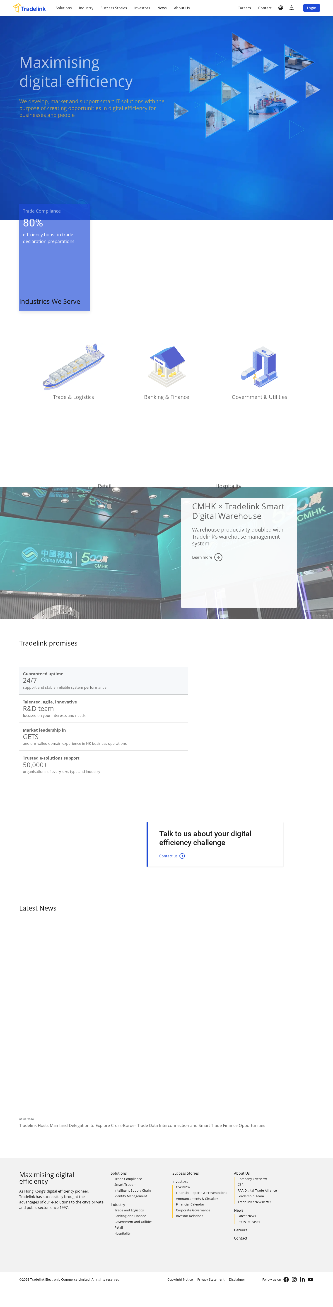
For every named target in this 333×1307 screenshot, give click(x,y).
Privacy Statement (210, 1161)
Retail (118, 1109)
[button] (280, 8)
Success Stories (114, 7)
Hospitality (122, 1115)
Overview (183, 1069)
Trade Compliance (128, 1060)
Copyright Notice (180, 1161)
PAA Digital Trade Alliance (257, 1072)
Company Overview (252, 1060)
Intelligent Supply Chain (132, 1072)
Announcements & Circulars (197, 1080)
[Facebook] (286, 1161)
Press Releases (249, 1103)
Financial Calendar (190, 1086)
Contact (265, 7)
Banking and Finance (130, 1097)
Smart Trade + (125, 1066)
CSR (241, 1066)
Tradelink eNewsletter (254, 1084)
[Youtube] (310, 1161)
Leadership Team (251, 1078)
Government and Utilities (133, 1103)
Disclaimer (237, 1161)
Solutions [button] (64, 7)
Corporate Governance (193, 1092)
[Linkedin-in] (302, 1161)
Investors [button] (142, 7)
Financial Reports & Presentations (201, 1074)
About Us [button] (182, 7)
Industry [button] (86, 7)
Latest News (247, 1097)
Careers (244, 7)
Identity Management (130, 1078)
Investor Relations (189, 1097)
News (162, 7)
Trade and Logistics (129, 1092)
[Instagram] (294, 1161)
